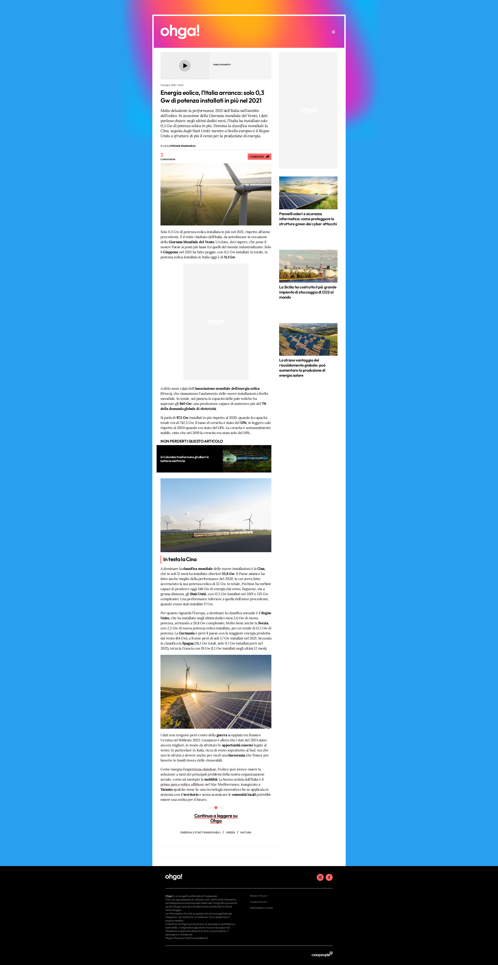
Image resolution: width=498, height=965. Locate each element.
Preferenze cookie (261, 907)
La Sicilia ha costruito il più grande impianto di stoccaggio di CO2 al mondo (307, 292)
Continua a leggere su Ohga (216, 818)
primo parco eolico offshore (182, 784)
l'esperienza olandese (199, 769)
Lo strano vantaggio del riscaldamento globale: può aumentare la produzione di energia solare (302, 368)
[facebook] (329, 877)
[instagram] (320, 877)
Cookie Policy (258, 901)
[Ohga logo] (179, 32)
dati (185, 388)
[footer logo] (201, 877)
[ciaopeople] (322, 954)
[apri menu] (333, 32)
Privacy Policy (259, 895)
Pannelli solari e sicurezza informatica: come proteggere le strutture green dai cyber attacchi (308, 218)
